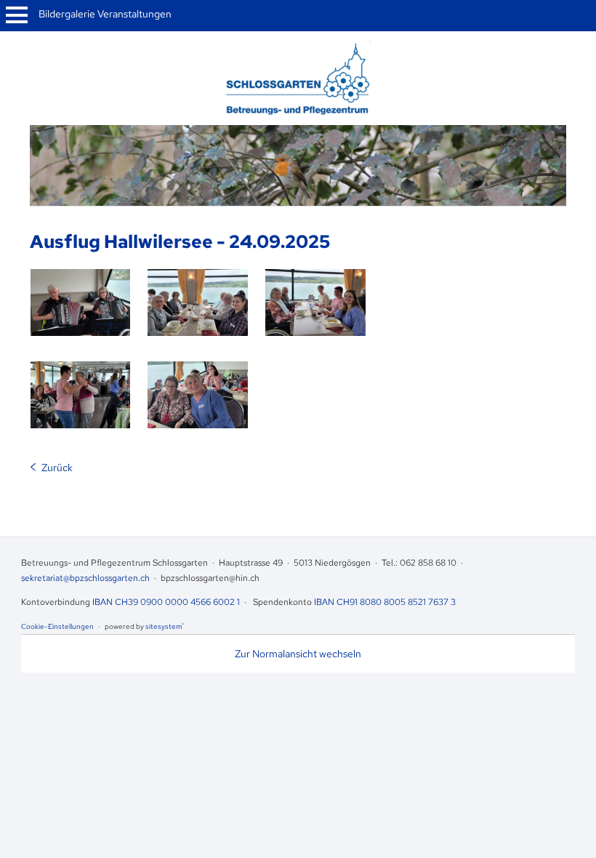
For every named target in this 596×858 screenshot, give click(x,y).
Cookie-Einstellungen (57, 626)
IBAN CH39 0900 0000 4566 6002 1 (166, 602)
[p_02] (81, 302)
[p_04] (315, 302)
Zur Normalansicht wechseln (298, 653)
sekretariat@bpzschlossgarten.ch (85, 578)
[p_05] (81, 395)
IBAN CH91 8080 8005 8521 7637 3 (385, 602)
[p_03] (198, 302)
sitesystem (164, 626)
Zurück (57, 467)
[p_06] (198, 395)
